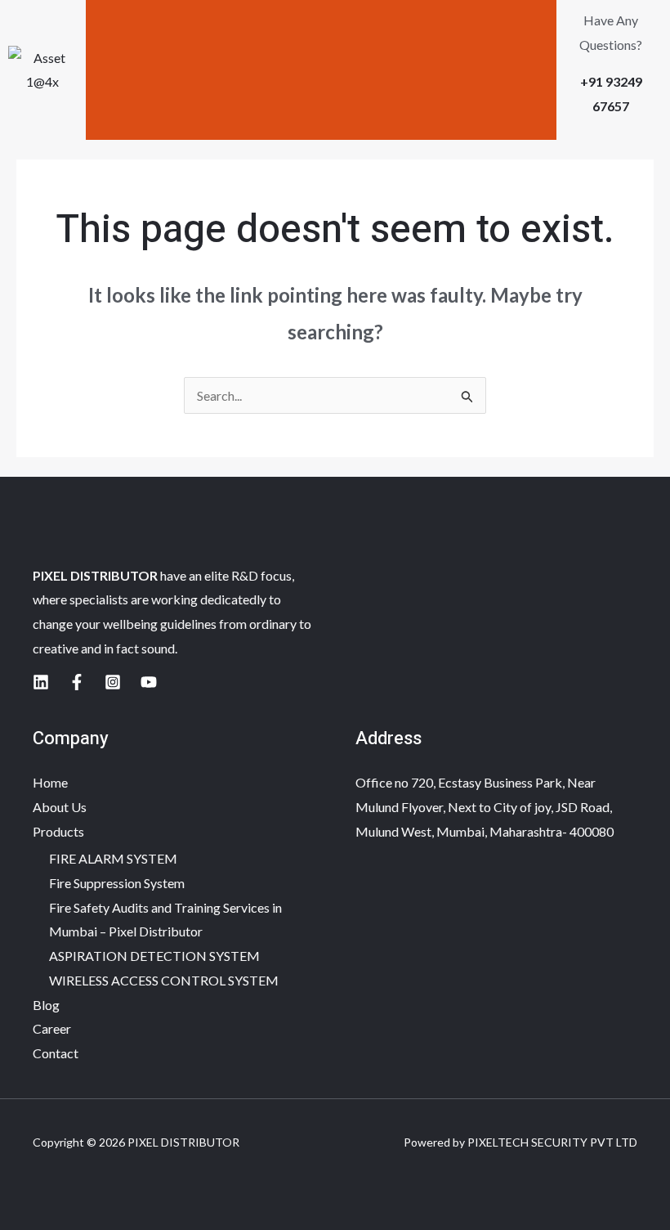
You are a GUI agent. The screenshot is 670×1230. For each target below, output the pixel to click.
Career (52, 1028)
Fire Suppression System (117, 883)
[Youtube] (149, 682)
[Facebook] (77, 682)
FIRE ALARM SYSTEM (113, 858)
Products (58, 831)
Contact (55, 1053)
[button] (321, 69)
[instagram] (113, 682)
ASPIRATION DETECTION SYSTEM (154, 955)
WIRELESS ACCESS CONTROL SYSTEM (164, 980)
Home (50, 782)
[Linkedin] (41, 682)
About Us (60, 807)
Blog (46, 1004)
